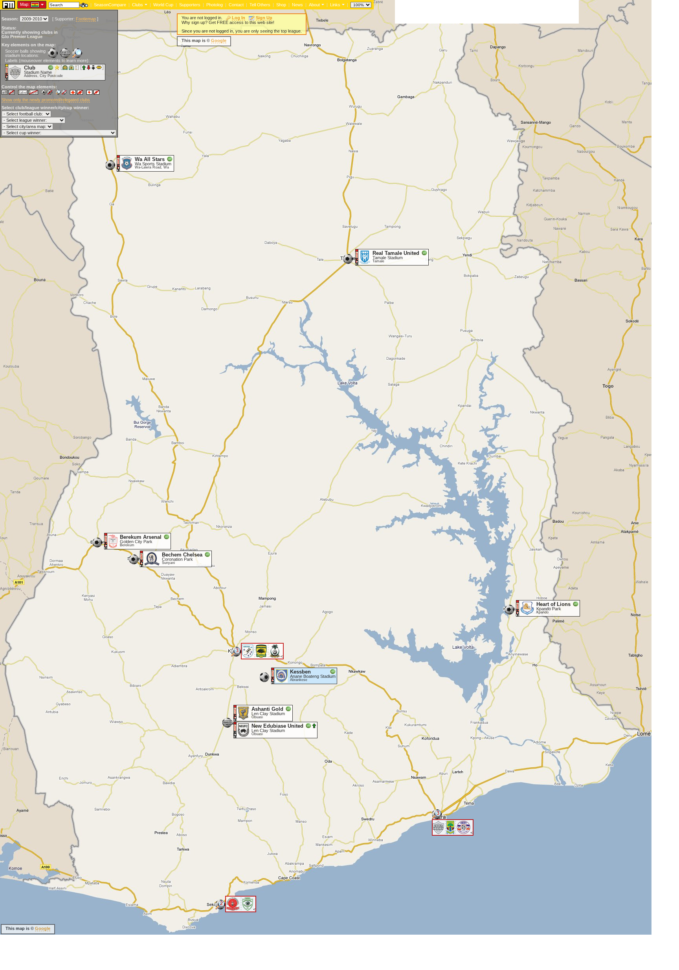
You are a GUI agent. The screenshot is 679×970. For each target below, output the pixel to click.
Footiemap (86, 18)
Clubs (137, 4)
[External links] (342, 4)
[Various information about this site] (322, 4)
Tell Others (260, 4)
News (297, 4)
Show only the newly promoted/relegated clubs (46, 99)
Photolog (214, 4)
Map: (24, 4)
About (314, 4)
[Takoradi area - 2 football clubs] (220, 907)
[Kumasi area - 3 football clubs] (236, 654)
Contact (236, 4)
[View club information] (145, 4)
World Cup (163, 4)
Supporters (189, 4)
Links (335, 4)
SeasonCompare (110, 4)
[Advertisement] (487, 12)
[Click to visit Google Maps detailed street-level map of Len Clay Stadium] (235, 729)
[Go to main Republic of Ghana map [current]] (30, 4)
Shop (281, 4)
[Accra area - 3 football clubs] (437, 817)
